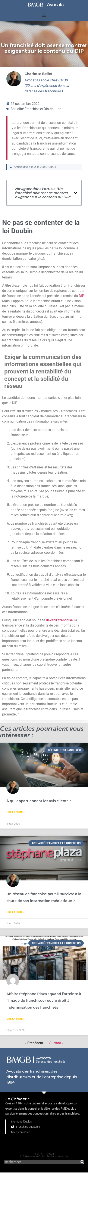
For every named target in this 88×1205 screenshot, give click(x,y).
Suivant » (56, 1043)
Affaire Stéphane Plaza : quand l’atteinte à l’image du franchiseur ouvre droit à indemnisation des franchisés (43, 1000)
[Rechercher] (82, 1162)
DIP (81, 296)
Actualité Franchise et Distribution (35, 109)
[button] (44, 15)
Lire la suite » (15, 812)
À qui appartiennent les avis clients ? (38, 801)
